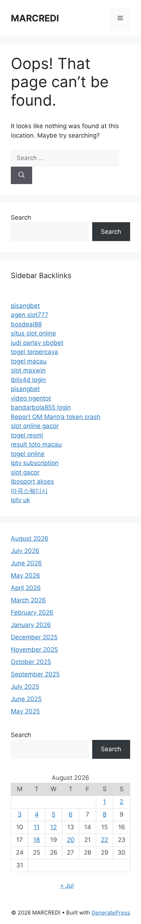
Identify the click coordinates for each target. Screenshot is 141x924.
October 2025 (31, 661)
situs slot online (33, 333)
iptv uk (20, 500)
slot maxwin (28, 370)
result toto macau (36, 444)
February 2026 (32, 612)
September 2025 (35, 674)
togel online (27, 453)
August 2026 (29, 538)
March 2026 (28, 600)
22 (104, 839)
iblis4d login (28, 379)
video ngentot (31, 398)
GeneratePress (110, 912)
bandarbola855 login (41, 407)
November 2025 (34, 649)
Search (21, 217)
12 (53, 827)
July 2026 (25, 550)
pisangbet (25, 305)
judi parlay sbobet (37, 342)
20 (70, 839)
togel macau (29, 361)
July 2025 (25, 686)
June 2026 (26, 563)
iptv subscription (35, 463)
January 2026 (31, 624)
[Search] (21, 175)
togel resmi (27, 435)
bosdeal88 (26, 324)
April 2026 (26, 587)
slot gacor (25, 472)
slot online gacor (35, 426)
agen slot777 (29, 314)
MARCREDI (35, 18)
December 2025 (34, 637)
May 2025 (25, 711)
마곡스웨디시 (29, 490)
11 (36, 827)
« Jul (67, 885)
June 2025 (26, 699)
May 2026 (25, 575)
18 (36, 839)
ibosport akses (32, 481)
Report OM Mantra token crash (56, 416)
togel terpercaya (34, 351)
